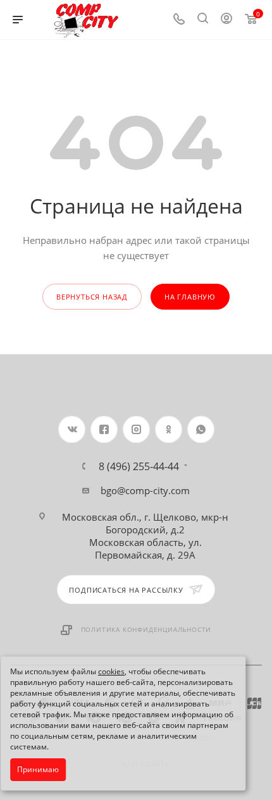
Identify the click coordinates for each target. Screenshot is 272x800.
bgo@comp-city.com (145, 490)
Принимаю (38, 769)
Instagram (136, 429)
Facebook (104, 429)
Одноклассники (168, 429)
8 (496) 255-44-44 (139, 466)
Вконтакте (71, 429)
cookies (111, 671)
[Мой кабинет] (226, 19)
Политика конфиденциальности (146, 629)
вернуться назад (92, 296)
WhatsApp (200, 429)
